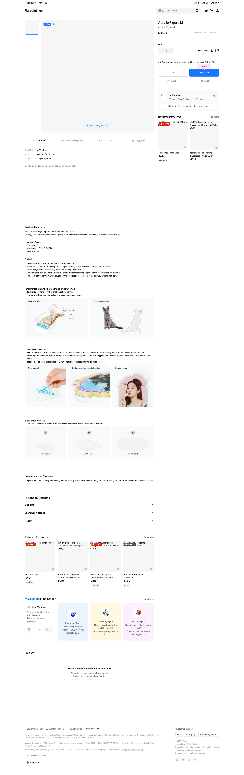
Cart (173, 72)
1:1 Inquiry (190, 734)
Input (48, 629)
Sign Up (205, 3)
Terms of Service (74, 729)
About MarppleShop (55, 729)
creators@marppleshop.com (196, 753)
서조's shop (42, 150)
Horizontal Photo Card (35, 574)
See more (149, 537)
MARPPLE (43, 3)
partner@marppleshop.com (193, 750)
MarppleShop (31, 3)
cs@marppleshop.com (210, 747)
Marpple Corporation (34, 729)
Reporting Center (208, 734)
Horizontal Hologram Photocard (133, 576)
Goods (40, 154)
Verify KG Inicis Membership (133, 750)
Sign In (196, 3)
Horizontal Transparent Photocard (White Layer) (69, 576)
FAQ (179, 734)
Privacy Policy (92, 729)
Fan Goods (49, 154)
